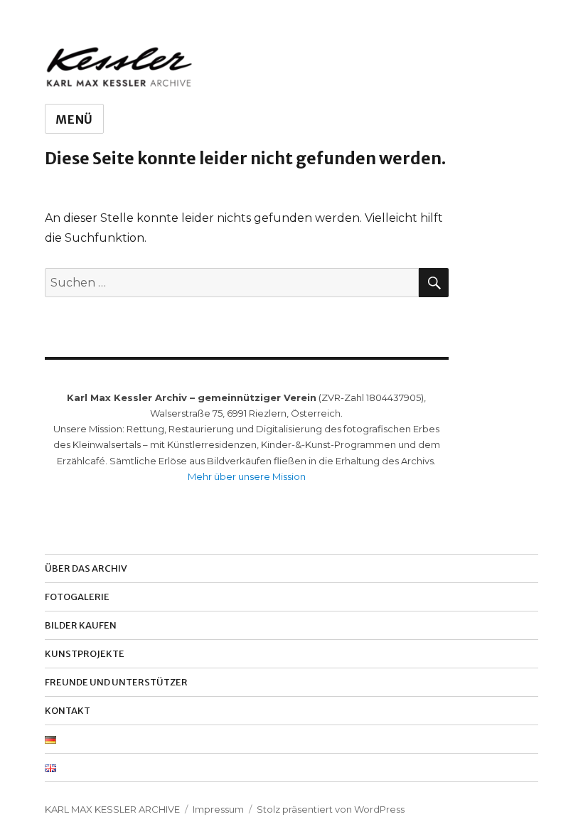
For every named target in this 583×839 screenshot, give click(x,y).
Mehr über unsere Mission (247, 476)
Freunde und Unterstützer (116, 682)
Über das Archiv (86, 568)
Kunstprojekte (84, 654)
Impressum (218, 809)
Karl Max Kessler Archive (112, 809)
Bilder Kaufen (81, 625)
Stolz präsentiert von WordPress (331, 809)
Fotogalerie (77, 597)
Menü (74, 119)
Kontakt (67, 711)
